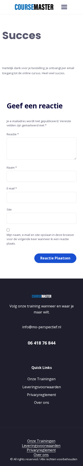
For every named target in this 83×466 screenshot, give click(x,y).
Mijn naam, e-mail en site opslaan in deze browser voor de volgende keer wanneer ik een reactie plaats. (40, 239)
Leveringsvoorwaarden (41, 386)
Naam (12, 167)
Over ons (41, 402)
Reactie (13, 134)
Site (9, 209)
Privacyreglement (41, 394)
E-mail (12, 188)
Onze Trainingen (41, 378)
